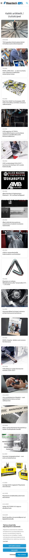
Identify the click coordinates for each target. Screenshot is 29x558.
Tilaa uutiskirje (22, 555)
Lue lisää (5, 541)
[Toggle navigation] (2, 3)
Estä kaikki (14, 550)
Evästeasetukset (14, 554)
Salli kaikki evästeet (14, 546)
